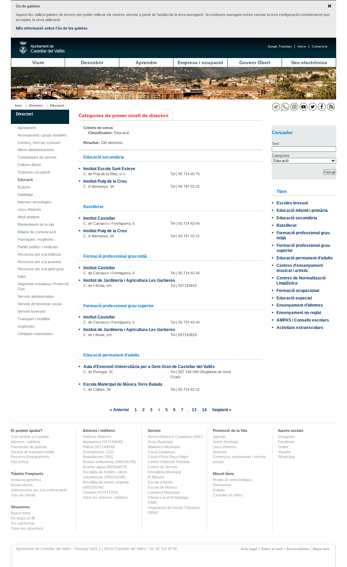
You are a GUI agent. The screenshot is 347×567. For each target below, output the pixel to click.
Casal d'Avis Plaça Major (168, 457)
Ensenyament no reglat (299, 312)
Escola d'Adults (160, 482)
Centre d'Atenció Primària (168, 462)
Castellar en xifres (228, 495)
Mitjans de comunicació (37, 232)
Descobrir (92, 62)
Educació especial (294, 298)
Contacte (318, 46)
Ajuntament (27, 128)
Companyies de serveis (37, 157)
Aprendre (146, 62)
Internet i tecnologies (35, 202)
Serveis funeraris (32, 311)
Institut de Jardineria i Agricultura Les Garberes (129, 280)
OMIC (153, 502)
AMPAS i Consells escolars (303, 320)
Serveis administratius (36, 296)
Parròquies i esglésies (36, 239)
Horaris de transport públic (33, 452)
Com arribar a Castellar (30, 437)
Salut (22, 276)
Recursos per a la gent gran (41, 269)
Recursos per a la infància (39, 254)
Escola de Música (162, 487)
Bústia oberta (22, 485)
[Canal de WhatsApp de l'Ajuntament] (285, 107)
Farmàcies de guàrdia (29, 447)
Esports (24, 187)
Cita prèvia (19, 462)
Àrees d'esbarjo (226, 442)
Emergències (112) (98, 452)
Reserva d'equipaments (30, 457)
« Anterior (119, 409)
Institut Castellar (99, 218)
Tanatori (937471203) (100, 492)
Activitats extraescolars (300, 327)
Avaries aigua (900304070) (105, 467)
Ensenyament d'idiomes (300, 305)
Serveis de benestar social (39, 304)
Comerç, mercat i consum (39, 143)
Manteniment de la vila (36, 224)
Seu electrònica (309, 62)
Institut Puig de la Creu (105, 181)
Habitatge (25, 195)
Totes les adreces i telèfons (105, 497)
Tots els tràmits (23, 495)
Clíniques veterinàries (35, 334)
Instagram (286, 437)
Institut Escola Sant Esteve (109, 168)
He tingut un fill (23, 518)
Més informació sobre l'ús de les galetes (51, 28)
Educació (57, 105)
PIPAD (153, 513)
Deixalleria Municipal (164, 472)
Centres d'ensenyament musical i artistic (300, 268)
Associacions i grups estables (42, 135)
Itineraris (220, 452)
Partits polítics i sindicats (38, 247)
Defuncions (222, 485)
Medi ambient (28, 217)
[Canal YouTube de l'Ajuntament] (303, 107)
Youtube (284, 452)
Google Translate (280, 46)
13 (194, 409)
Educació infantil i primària (302, 210)
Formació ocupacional (298, 290)
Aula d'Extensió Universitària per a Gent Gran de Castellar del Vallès (149, 366)
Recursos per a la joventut (39, 262)
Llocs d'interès (29, 209)
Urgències (26, 326)
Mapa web (321, 549)
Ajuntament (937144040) (103, 442)
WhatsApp (286, 457)
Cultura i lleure (29, 165)
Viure (38, 62)
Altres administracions (36, 150)
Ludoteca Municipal (163, 492)
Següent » (221, 409)
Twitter (283, 447)
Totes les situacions (27, 528)
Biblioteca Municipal (164, 447)
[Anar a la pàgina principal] (42, 48)
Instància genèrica (26, 480)
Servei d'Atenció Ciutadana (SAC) (175, 437)
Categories (281, 155)
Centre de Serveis (163, 467)
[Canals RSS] (331, 107)
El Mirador (156, 477)
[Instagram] (294, 107)
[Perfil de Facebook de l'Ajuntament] (322, 107)
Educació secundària (297, 218)
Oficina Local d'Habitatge (168, 497)
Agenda (219, 437)
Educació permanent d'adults (305, 258)
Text (275, 144)
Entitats (219, 490)
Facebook (286, 442)
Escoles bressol (292, 203)
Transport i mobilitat (34, 319)
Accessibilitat (297, 549)
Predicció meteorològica (232, 480)
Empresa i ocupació (200, 62)
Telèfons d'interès (97, 437)
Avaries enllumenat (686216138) (109, 462)
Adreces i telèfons (25, 442)
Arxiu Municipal (160, 442)
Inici (300, 46)
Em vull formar (23, 523)
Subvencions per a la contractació (39, 490)
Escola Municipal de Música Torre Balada (122, 384)
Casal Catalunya (161, 452)
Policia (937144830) (99, 447)
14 (204, 409)
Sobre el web (272, 549)
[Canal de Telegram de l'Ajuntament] (276, 107)
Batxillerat (287, 225)
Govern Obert (254, 62)
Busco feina (20, 513)
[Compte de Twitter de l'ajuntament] (313, 107)
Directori (36, 105)
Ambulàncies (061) (98, 457)
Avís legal (249, 549)
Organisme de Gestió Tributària (174, 508)
